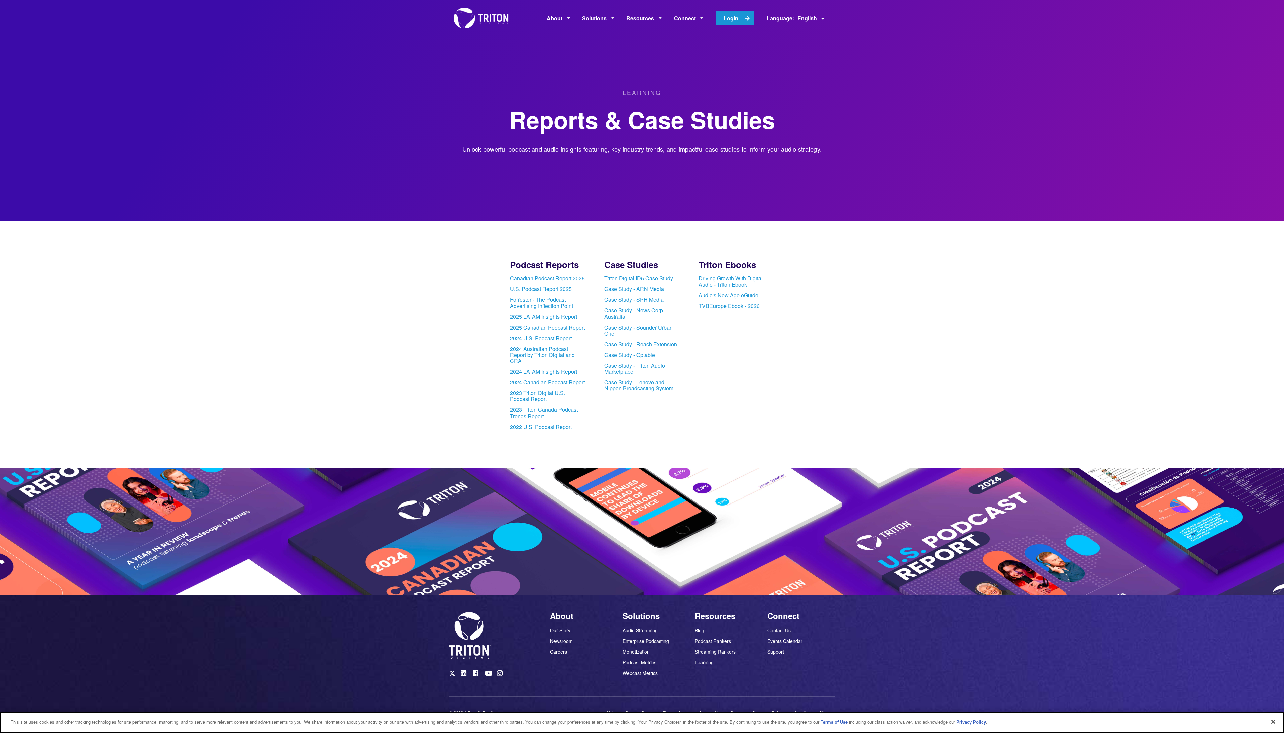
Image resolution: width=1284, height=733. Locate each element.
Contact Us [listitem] (779, 631)
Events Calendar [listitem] (784, 641)
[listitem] (547, 279)
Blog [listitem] (699, 631)
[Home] (484, 18)
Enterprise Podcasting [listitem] (646, 641)
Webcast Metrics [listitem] (640, 673)
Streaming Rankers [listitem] (715, 651)
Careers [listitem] (558, 651)
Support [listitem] (775, 651)
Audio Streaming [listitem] (640, 631)
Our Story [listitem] (560, 631)
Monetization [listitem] (636, 651)
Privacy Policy (971, 722)
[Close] (1273, 721)
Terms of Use (834, 722)
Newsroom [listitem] (561, 641)
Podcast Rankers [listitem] (713, 641)
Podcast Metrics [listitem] (639, 662)
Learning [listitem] (704, 662)
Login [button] (731, 18)
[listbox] (558, 18)
